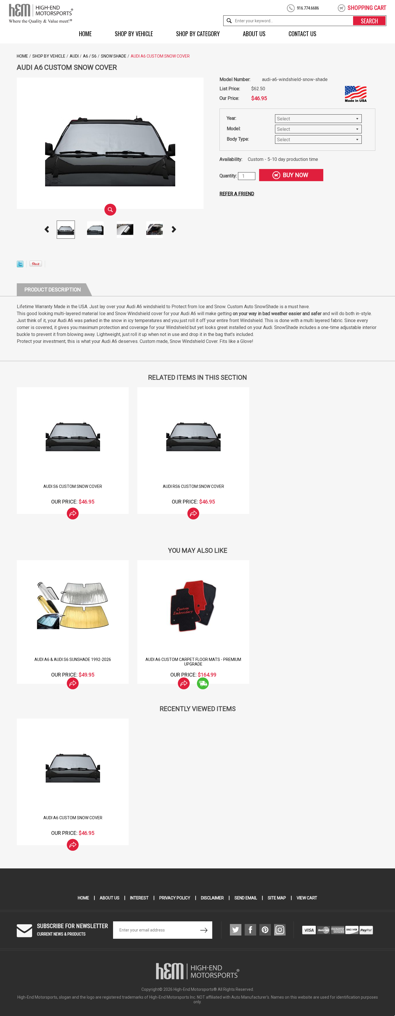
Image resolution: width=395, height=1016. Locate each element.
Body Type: (238, 139)
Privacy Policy (174, 898)
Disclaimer (212, 898)
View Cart (307, 898)
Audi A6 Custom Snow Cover (72, 817)
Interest (139, 898)
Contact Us (302, 33)
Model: (234, 128)
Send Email (246, 898)
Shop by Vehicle (134, 33)
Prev (46, 229)
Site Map (277, 898)
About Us (254, 33)
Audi (74, 56)
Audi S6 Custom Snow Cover (72, 486)
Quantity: (228, 176)
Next (174, 229)
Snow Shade (113, 56)
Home (85, 33)
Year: (231, 118)
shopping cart (367, 7)
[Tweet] (20, 266)
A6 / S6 (90, 56)
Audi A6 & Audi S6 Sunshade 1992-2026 (72, 659)
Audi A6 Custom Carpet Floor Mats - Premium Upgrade (193, 661)
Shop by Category (198, 33)
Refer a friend (236, 193)
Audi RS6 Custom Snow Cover (193, 486)
